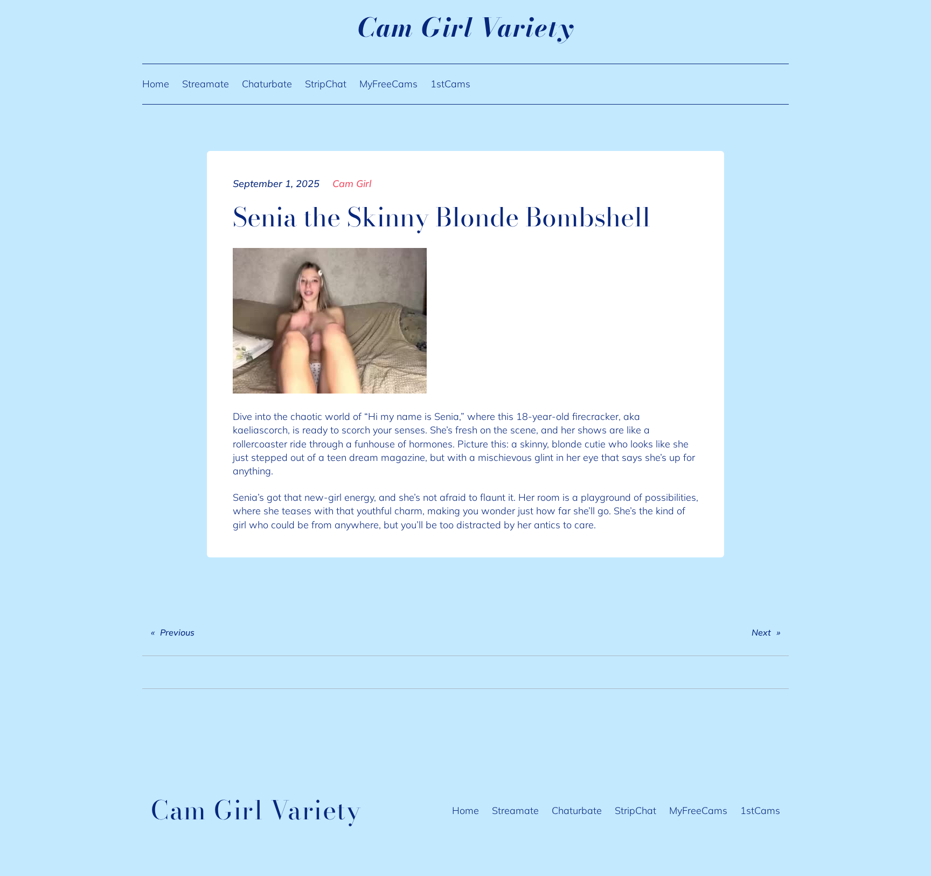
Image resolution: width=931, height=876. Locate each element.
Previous (177, 632)
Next (761, 632)
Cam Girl (351, 183)
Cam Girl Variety (465, 27)
